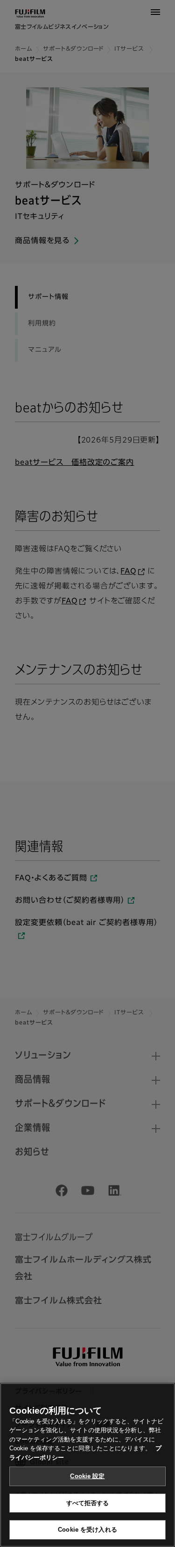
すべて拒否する (87, 1503)
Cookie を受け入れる (87, 1529)
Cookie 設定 (87, 1476)
